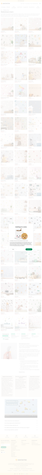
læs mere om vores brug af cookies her (19, 245)
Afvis (13, 249)
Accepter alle (29, 249)
